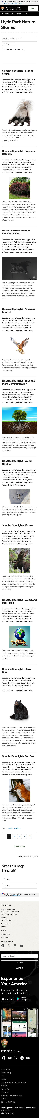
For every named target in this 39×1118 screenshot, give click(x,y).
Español (5, 937)
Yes (8, 879)
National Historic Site (13, 8)
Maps (12, 14)
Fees (25, 14)
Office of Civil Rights (8, 1102)
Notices (3, 1079)
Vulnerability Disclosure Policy (12, 1095)
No (8, 886)
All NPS (19, 968)
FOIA (2, 1076)
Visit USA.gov (7, 1113)
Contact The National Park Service (13, 1082)
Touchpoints (16, 895)
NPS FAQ (4, 1086)
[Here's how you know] (19, 2)
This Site (19, 962)
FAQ (4, 930)
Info (2, 14)
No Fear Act (5, 1089)
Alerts (7, 14)
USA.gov (4, 1099)
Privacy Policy (6, 1073)
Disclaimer (4, 1092)
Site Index (6, 934)
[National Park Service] (2, 8)
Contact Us (6, 924)
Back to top (19, 846)
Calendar (19, 14)
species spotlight (13, 828)
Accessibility (5, 1069)
